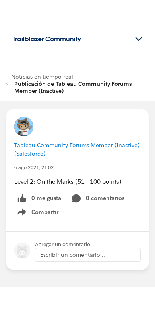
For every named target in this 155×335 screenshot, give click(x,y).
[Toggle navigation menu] (138, 39)
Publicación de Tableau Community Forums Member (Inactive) (73, 87)
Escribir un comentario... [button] (72, 254)
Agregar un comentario (62, 244)
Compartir (43, 213)
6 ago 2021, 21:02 (34, 167)
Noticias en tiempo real (42, 76)
